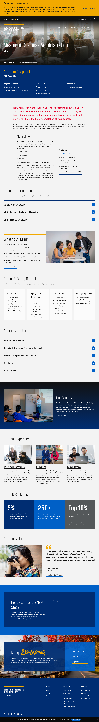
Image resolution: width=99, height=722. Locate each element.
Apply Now (76, 662)
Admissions (61, 27)
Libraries (66, 704)
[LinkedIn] (21, 714)
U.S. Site (91, 19)
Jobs (47, 698)
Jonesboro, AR (85, 696)
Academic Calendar (44, 93)
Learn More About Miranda (54, 575)
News (47, 690)
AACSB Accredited (66, 154)
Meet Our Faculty (62, 416)
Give (18, 19)
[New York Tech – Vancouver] (14, 29)
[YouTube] (18, 714)
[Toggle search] (94, 27)
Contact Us (6, 19)
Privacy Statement (66, 719)
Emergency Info (68, 696)
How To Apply (76, 656)
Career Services (74, 466)
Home (5, 62)
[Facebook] (4, 714)
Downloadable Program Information (17, 90)
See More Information (88, 8)
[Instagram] (8, 714)
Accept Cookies (76, 719)
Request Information (76, 87)
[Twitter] (14, 714)
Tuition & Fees (42, 87)
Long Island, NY (86, 690)
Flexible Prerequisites (12, 87)
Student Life (80, 27)
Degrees (15, 62)
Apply (12, 19)
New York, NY (85, 693)
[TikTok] (11, 714)
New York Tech (67, 690)
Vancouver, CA (85, 698)
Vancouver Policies (69, 706)
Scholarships (42, 90)
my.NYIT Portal (67, 698)
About (88, 27)
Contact (48, 693)
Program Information (10, 267)
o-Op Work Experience (15, 466)
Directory (48, 696)
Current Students (82, 19)
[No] (97, 719)
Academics (70, 27)
